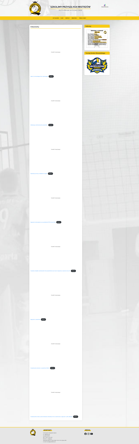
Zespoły (67, 18)
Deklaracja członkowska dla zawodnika (39, 125)
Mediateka (74, 18)
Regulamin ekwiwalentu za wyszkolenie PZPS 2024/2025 (43, 222)
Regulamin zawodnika (35, 319)
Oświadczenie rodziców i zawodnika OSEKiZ (39, 368)
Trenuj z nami (82, 18)
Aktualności (56, 18)
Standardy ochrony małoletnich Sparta (38, 173)
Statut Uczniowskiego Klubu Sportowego (39, 76)
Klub (62, 18)
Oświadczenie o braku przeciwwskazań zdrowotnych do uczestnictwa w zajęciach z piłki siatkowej (51, 416)
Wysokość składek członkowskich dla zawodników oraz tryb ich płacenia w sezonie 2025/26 (50, 270)
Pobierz (51, 76)
